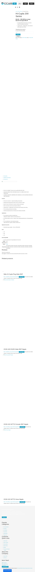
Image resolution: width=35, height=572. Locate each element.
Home (16, 11)
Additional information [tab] (7, 177)
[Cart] (19, 7)
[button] (16, 7)
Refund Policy (6, 545)
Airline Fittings (20, 11)
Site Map (18, 568)
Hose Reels (5, 531)
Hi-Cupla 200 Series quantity (20, 30)
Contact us (5, 557)
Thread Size (18, 29)
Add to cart (18, 34)
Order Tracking (6, 542)
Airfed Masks (5, 533)
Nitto (7, 244)
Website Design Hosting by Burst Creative (26, 568)
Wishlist (5, 547)
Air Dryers (5, 528)
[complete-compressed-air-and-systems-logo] (7, 3)
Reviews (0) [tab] (6, 179)
